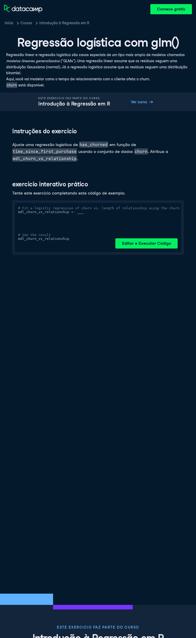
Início (9, 23)
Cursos (26, 23)
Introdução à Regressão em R (64, 23)
